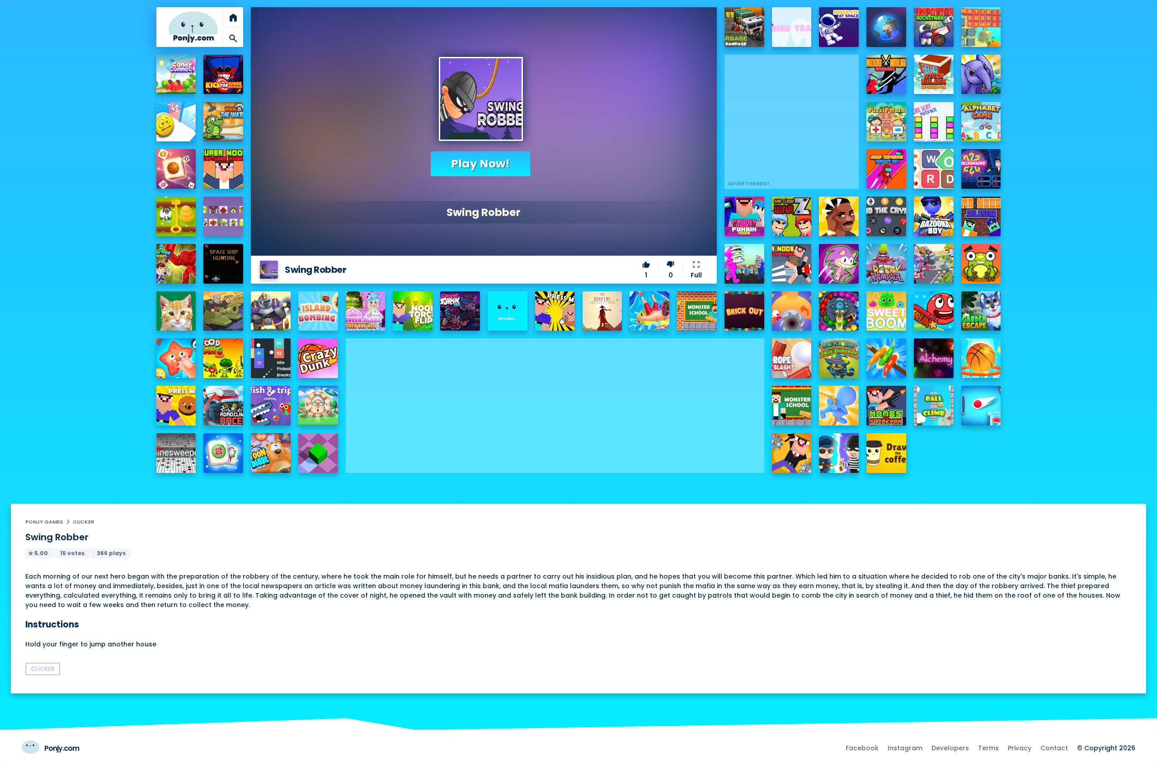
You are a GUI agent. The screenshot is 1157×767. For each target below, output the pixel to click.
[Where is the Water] (223, 122)
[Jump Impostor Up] (886, 169)
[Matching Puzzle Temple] (981, 27)
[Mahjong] (223, 453)
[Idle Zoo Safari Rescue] (981, 74)
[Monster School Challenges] (697, 311)
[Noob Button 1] (555, 311)
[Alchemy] (934, 358)
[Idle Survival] (886, 358)
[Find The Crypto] (886, 216)
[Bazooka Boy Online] (934, 216)
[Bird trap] (792, 27)
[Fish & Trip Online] (271, 406)
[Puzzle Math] (886, 122)
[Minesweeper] (176, 453)
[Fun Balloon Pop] (176, 358)
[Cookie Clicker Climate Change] (318, 406)
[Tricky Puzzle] (176, 216)
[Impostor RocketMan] (934, 27)
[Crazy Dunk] (318, 358)
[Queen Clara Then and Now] (366, 311)
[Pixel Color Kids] (223, 216)
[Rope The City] (839, 406)
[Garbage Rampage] (744, 27)
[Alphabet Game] (981, 122)
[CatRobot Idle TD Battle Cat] (839, 358)
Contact (1054, 748)
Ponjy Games (44, 521)
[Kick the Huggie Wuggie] (223, 74)
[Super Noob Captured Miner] (223, 169)
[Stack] (507, 311)
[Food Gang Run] (223, 358)
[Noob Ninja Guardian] (886, 74)
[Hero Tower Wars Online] (176, 264)
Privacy (1019, 748)
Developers (950, 748)
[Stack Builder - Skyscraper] (934, 74)
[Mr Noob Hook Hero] (792, 264)
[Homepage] (193, 26)
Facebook (862, 748)
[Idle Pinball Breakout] (271, 358)
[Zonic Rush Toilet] (839, 264)
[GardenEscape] (981, 311)
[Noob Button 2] (176, 406)
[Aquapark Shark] (649, 311)
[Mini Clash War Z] (792, 216)
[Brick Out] (744, 311)
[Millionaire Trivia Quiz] (981, 169)
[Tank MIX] (223, 311)
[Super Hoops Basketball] (981, 358)
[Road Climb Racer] (223, 406)
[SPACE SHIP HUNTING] (223, 264)
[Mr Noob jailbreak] (981, 216)
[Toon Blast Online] (271, 453)
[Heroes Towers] (271, 311)
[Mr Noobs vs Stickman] (886, 406)
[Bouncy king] (981, 406)
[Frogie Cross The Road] (981, 264)
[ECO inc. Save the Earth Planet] (886, 27)
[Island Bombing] (318, 311)
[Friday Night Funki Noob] (744, 216)
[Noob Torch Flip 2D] (413, 311)
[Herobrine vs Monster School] (792, 406)
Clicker (83, 521)
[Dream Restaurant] (744, 264)
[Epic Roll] (318, 453)
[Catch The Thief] (839, 453)
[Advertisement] (555, 401)
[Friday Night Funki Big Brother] (460, 311)
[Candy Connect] (176, 74)
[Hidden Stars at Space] (839, 27)
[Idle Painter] (176, 311)
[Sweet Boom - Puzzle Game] (886, 311)
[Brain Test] (839, 216)
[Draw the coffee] (886, 453)
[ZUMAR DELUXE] (839, 311)
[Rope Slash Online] (792, 358)
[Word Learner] (934, 169)
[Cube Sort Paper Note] (934, 122)
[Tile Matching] (176, 169)
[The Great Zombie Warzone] (934, 264)
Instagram (905, 748)
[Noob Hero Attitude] (792, 453)
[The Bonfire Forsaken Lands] (602, 311)
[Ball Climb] (934, 406)
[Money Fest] (176, 122)
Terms (988, 748)
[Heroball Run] (934, 311)
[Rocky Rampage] (886, 264)
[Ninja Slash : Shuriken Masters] (792, 311)
